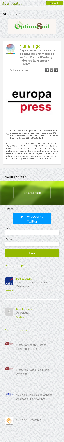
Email (8, 228)
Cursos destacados (16, 330)
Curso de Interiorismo (28, 420)
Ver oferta (9, 290)
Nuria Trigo (29, 46)
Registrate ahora (32, 192)
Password (10, 239)
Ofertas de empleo (16, 265)
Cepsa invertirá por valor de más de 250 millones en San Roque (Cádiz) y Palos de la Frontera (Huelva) (37, 57)
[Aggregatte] (12, 3)
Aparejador (22, 312)
